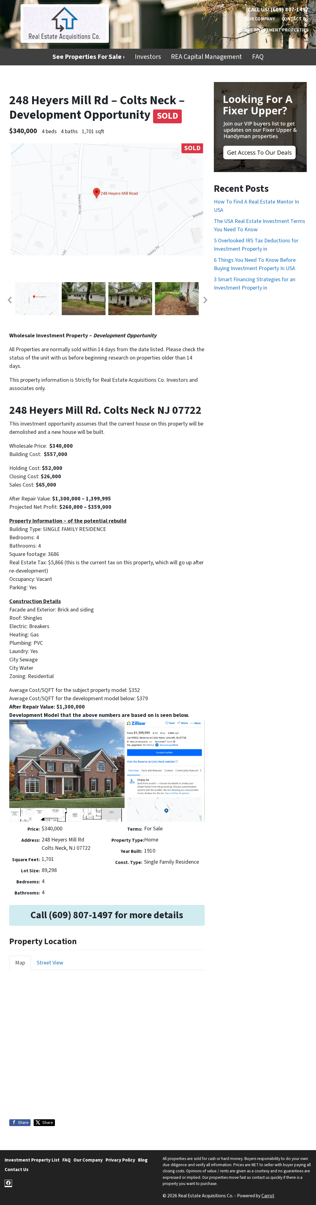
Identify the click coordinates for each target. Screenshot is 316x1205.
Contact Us (295, 18)
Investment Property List (32, 1160)
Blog (143, 1160)
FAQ (258, 57)
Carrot (267, 1195)
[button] (9, 300)
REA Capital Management (206, 57)
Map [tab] (20, 963)
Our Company (260, 18)
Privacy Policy (120, 1160)
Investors (148, 57)
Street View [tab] (50, 963)
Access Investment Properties (273, 30)
